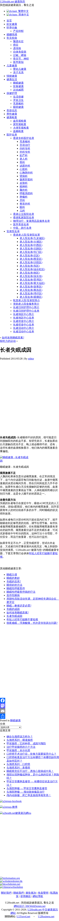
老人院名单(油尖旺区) (32, 269)
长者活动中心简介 (23, 328)
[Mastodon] (29, 705)
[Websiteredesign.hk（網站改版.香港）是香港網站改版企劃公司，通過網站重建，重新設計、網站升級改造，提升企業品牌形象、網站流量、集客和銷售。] (11, 881)
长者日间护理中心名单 (26, 310)
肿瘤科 (24, 196)
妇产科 (24, 155)
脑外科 (24, 189)
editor (31, 358)
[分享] (29, 716)
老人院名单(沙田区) (31, 262)
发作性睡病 (13, 595)
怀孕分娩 (12, 27)
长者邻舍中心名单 (23, 324)
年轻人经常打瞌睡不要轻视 (22, 619)
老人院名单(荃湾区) (31, 279)
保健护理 (12, 93)
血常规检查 (19, 120)
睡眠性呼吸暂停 (16, 588)
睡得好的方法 (14, 585)
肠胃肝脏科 (26, 179)
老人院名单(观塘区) (31, 297)
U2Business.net (46, 916)
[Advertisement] (29, 398)
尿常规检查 (19, 124)
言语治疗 (25, 145)
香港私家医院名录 (23, 217)
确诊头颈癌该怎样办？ (20, 736)
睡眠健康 (18, 82)
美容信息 (12, 110)
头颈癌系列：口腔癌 (18, 764)
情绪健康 (12, 76)
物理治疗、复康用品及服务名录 (31, 221)
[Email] (29, 711)
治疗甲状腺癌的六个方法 (21, 747)
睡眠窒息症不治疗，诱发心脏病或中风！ (30, 771)
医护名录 (12, 134)
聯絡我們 (18, 892)
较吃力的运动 (8, 341)
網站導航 (38, 896)
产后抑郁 (18, 31)
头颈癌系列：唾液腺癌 (20, 740)
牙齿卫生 (18, 100)
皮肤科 (24, 183)
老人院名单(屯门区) (31, 252)
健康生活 (12, 79)
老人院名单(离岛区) (31, 290)
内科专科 (25, 148)
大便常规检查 (21, 127)
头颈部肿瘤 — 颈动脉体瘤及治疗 (26, 791)
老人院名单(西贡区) (31, 259)
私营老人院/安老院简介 (26, 300)
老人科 (24, 158)
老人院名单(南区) (30, 272)
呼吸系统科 (26, 193)
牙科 (22, 200)
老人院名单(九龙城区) (32, 238)
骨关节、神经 (21, 58)
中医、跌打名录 (22, 227)
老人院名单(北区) (30, 255)
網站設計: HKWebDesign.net (29, 906)
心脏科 (24, 169)
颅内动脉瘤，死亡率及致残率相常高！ (29, 795)
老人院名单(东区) (30, 265)
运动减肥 (18, 89)
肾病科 (24, 176)
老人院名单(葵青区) (31, 286)
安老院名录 (13, 231)
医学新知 (18, 62)
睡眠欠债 (12, 574)
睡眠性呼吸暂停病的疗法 (21, 591)
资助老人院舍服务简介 (26, 303)
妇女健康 (12, 24)
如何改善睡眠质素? (13, 337)
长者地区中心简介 (23, 314)
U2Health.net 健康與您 (12, 1)
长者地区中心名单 (23, 317)
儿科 (22, 210)
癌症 (15, 44)
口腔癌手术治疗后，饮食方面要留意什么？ (31, 753)
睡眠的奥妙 (13, 578)
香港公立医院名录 (23, 214)
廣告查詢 (31, 892)
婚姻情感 (12, 34)
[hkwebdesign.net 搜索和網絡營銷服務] (10, 884)
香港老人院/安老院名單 (26, 234)
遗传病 (17, 48)
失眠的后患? (14, 581)
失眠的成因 (13, 609)
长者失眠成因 (14, 616)
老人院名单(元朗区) (31, 248)
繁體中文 (23, 11)
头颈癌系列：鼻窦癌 (18, 767)
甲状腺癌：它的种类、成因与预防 (26, 743)
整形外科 (25, 203)
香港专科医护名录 (23, 138)
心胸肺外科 (26, 172)
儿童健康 (12, 65)
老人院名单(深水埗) (31, 276)
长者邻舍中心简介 (23, 321)
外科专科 (25, 151)
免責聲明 (43, 892)
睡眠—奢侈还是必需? (19, 605)
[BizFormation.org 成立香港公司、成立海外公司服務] (10, 878)
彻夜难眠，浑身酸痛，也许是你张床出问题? (32, 623)
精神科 (24, 186)
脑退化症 (18, 41)
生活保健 (18, 96)
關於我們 (6, 892)
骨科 (22, 162)
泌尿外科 (25, 165)
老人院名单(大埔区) (31, 241)
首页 (9, 20)
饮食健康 (18, 86)
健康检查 (12, 117)
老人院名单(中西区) (31, 245)
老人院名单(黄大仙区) (32, 283)
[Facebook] (29, 700)
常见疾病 (12, 38)
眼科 (22, 207)
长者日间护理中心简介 (26, 307)
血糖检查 (18, 131)
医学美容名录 (21, 224)
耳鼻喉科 (18, 103)
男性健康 (12, 113)
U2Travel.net (23, 916)
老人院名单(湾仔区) (31, 293)
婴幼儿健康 (19, 69)
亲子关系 (18, 72)
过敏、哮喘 (19, 55)
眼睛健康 (18, 107)
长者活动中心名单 (23, 331)
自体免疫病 (19, 51)
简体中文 (23, 14)
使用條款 (25, 896)
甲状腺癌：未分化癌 (18, 750)
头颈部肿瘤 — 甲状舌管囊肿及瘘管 (27, 788)
